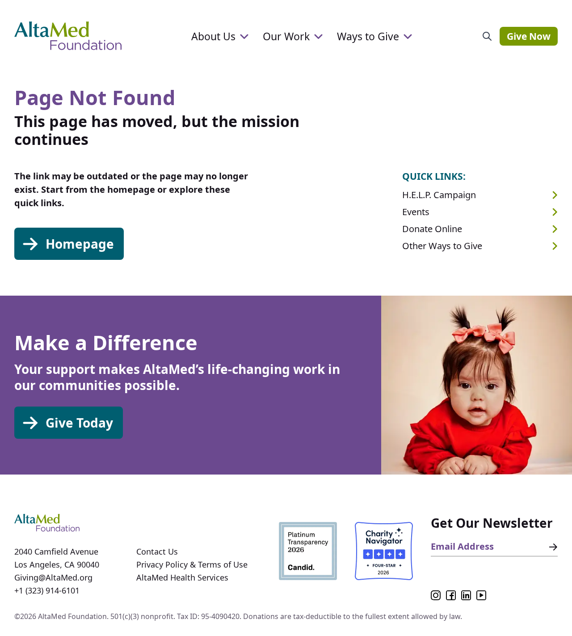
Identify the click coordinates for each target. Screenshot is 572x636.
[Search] (487, 36)
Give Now (529, 36)
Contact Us (157, 551)
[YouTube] (481, 595)
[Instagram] (436, 595)
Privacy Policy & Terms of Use (192, 564)
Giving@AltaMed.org (53, 577)
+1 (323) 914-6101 (47, 590)
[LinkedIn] (466, 595)
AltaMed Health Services (182, 577)
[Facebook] (451, 595)
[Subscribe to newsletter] (551, 547)
